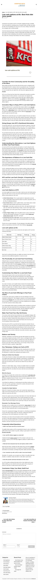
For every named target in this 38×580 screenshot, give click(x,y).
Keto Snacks (6, 574)
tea (16, 411)
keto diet (4, 91)
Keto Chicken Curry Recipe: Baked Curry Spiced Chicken (18, 562)
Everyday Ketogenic (6, 510)
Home (3, 12)
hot (2, 379)
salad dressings (22, 137)
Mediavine (34, 578)
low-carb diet (22, 98)
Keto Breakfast (6, 561)
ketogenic (11, 299)
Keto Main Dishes (6, 567)
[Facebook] (4, 506)
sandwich (32, 446)
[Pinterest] (9, 506)
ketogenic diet (25, 310)
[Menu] (1, 4)
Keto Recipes (6, 569)
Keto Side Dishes (6, 572)
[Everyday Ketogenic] (19, 4)
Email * (18, 544)
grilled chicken (11, 110)
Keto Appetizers (6, 560)
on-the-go (19, 263)
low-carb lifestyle (30, 265)
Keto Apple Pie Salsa (17, 570)
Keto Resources (4, 513)
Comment (4, 532)
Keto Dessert (6, 563)
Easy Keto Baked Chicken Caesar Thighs (18, 566)
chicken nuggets (13, 437)
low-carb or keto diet (6, 432)
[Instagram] (6, 506)
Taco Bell (21, 150)
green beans (28, 111)
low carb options (9, 470)
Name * (4, 544)
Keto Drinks (5, 565)
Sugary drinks (27, 405)
